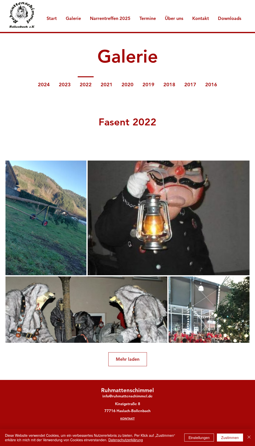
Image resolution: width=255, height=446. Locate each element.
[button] (174, 16)
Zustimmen (230, 437)
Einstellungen (199, 437)
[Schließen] (249, 437)
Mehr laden (127, 359)
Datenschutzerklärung (125, 439)
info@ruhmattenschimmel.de (127, 396)
